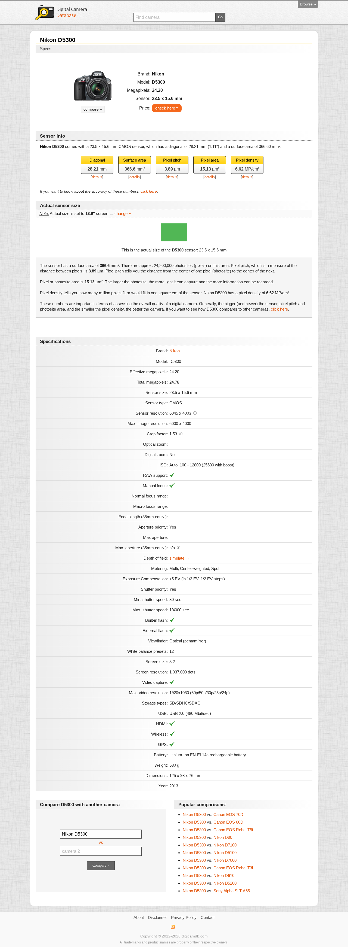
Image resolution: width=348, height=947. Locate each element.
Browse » (308, 4)
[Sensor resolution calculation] (195, 413)
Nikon (174, 350)
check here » (166, 108)
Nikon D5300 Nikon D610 (208, 875)
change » (122, 213)
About (138, 917)
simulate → (179, 558)
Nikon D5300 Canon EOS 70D (213, 814)
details (97, 177)
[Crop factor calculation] (181, 433)
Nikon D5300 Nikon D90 (207, 837)
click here (149, 191)
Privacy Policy (184, 917)
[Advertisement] (261, 90)
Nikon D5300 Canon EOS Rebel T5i (218, 829)
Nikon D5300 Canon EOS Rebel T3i (218, 868)
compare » (92, 109)
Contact (208, 917)
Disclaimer (157, 917)
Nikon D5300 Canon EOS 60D (213, 822)
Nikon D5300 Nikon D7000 (210, 860)
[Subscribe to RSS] (172, 926)
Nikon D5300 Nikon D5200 (210, 883)
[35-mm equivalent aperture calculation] (178, 547)
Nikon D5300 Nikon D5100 (210, 852)
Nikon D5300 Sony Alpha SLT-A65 (216, 890)
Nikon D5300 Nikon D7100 (210, 845)
